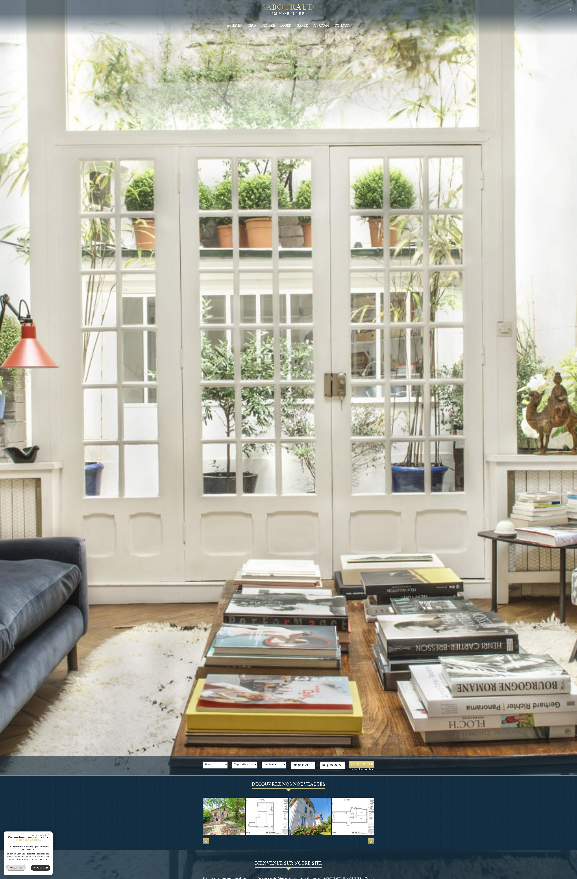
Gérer (302, 25)
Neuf (252, 25)
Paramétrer (15, 867)
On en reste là (39, 835)
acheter (235, 25)
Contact (342, 25)
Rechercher (361, 764)
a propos (321, 25)
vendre (268, 25)
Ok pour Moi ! (40, 867)
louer (285, 25)
